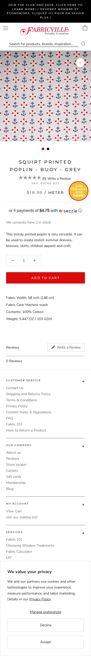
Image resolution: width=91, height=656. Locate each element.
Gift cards (13, 476)
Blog (9, 488)
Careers (12, 470)
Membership (16, 482)
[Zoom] (80, 62)
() (44, 178)
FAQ (9, 418)
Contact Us (15, 388)
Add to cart (45, 278)
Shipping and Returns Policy (28, 394)
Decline (45, 625)
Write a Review (59, 178)
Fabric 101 (14, 424)
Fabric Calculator (19, 551)
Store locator (16, 464)
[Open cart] (85, 27)
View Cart (14, 511)
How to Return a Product (26, 430)
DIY (9, 557)
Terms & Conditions (21, 400)
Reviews (12, 458)
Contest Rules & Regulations (29, 412)
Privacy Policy (17, 406)
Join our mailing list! (21, 517)
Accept (45, 642)
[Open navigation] (5, 28)
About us (13, 452)
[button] (45, 210)
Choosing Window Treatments (30, 545)
